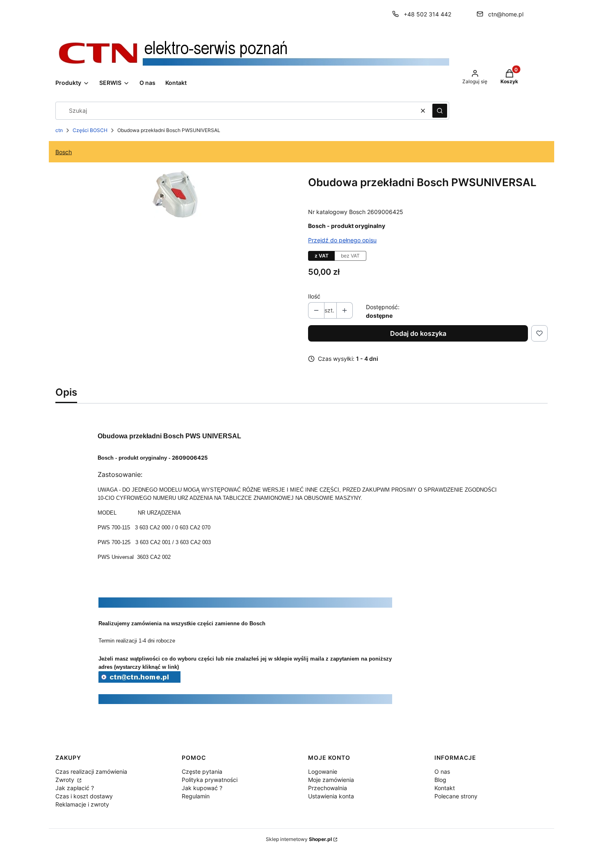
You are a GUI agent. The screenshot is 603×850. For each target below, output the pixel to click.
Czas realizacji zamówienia (91, 771)
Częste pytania (202, 771)
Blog (440, 779)
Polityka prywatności (210, 779)
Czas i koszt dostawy (84, 796)
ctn (59, 130)
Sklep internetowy (299, 839)
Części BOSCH (90, 130)
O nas (442, 771)
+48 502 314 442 (427, 14)
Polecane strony (455, 796)
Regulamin (196, 796)
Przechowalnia (327, 787)
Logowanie (322, 771)
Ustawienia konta (331, 796)
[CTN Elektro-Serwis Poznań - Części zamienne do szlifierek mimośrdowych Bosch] (139, 680)
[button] (439, 111)
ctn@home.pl (505, 14)
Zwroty (65, 779)
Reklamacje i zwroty (82, 804)
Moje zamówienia (331, 779)
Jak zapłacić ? (74, 787)
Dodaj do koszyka (418, 333)
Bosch (63, 151)
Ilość (314, 296)
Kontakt (444, 787)
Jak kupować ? (202, 787)
